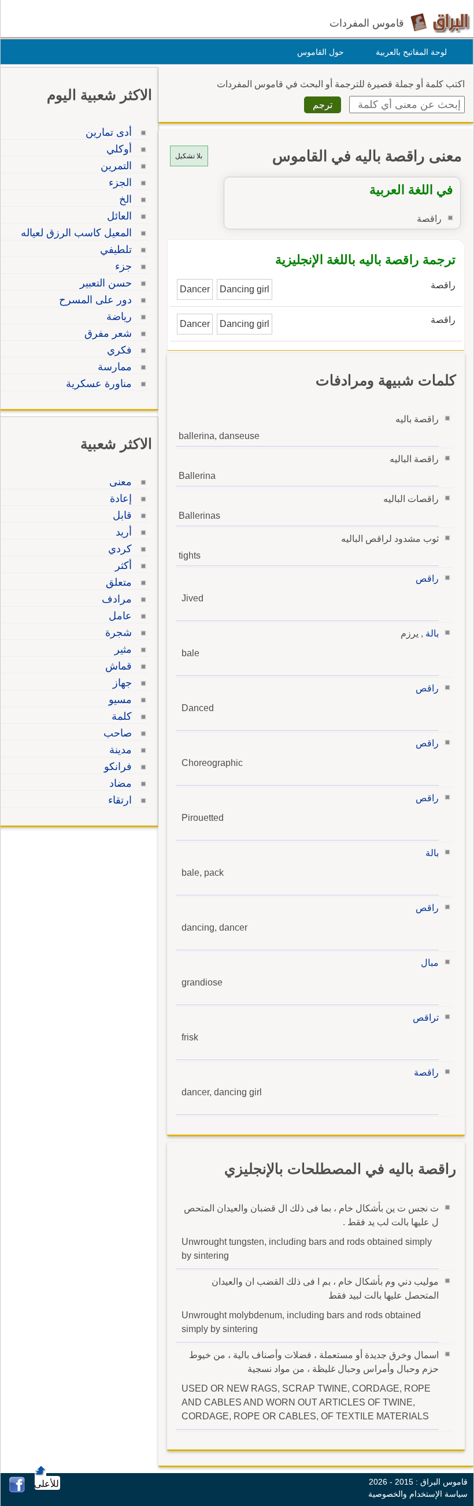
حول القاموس (320, 52)
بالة (432, 633)
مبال (430, 963)
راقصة (426, 1072)
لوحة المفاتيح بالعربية (411, 52)
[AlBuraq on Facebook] (17, 1489)
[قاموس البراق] (440, 22)
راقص (427, 578)
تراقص (426, 1017)
